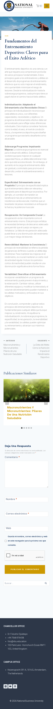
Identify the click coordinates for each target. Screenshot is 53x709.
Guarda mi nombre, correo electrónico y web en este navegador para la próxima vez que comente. (27, 540)
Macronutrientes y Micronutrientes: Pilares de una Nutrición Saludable (13, 347)
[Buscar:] (26, 583)
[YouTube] (10, 686)
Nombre (11, 498)
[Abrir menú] (46, 6)
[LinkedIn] (15, 686)
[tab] (22, 428)
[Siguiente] (46, 402)
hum (6, 36)
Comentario (12, 457)
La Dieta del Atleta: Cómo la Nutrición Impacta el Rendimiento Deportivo (41, 349)
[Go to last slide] (7, 402)
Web (8, 528)
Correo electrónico (17, 513)
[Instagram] (6, 686)
